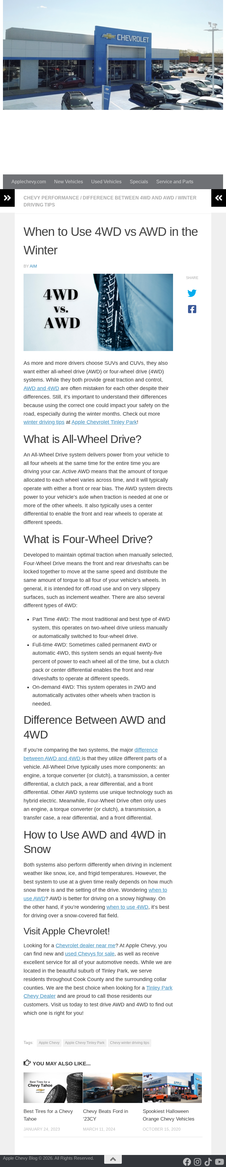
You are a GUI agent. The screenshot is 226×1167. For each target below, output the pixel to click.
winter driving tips (44, 422)
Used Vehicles (106, 181)
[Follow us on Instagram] (198, 1162)
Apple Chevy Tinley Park (84, 1043)
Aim (33, 266)
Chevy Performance (51, 197)
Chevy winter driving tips (129, 1043)
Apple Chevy (49, 1043)
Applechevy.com (28, 181)
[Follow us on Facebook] (187, 1162)
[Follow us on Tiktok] (208, 1162)
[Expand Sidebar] (7, 198)
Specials (139, 181)
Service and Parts (174, 181)
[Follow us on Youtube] (219, 1162)
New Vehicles (68, 181)
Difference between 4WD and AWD (128, 197)
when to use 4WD (127, 907)
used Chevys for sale (89, 954)
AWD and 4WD (41, 388)
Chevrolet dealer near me (85, 945)
